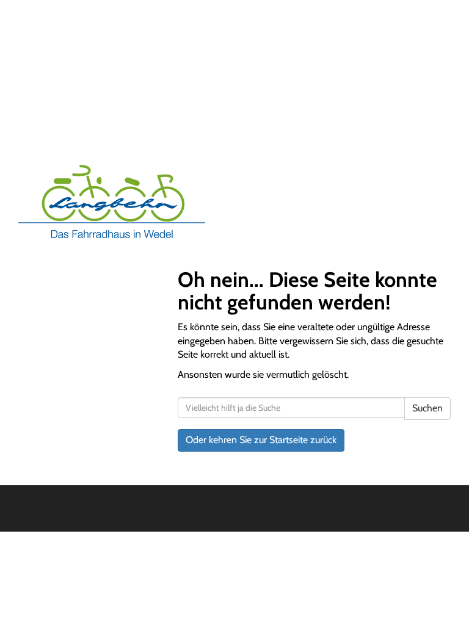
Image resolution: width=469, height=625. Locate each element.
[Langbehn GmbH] (121, 201)
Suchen (427, 408)
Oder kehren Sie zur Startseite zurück (261, 440)
